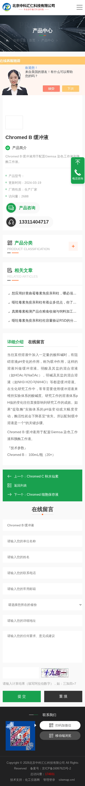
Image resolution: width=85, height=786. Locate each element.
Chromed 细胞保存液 (42, 494)
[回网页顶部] (77, 162)
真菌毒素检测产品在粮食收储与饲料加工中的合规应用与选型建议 (45, 311)
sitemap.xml (67, 779)
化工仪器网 (32, 779)
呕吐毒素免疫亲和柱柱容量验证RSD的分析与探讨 (45, 320)
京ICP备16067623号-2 (56, 768)
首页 (32, 40)
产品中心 (47, 40)
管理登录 (49, 779)
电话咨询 (77, 178)
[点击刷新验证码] (54, 672)
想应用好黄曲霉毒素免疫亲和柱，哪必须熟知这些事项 (45, 293)
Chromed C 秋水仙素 (42, 476)
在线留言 (36, 342)
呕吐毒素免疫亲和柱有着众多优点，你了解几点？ (45, 302)
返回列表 (20, 485)
